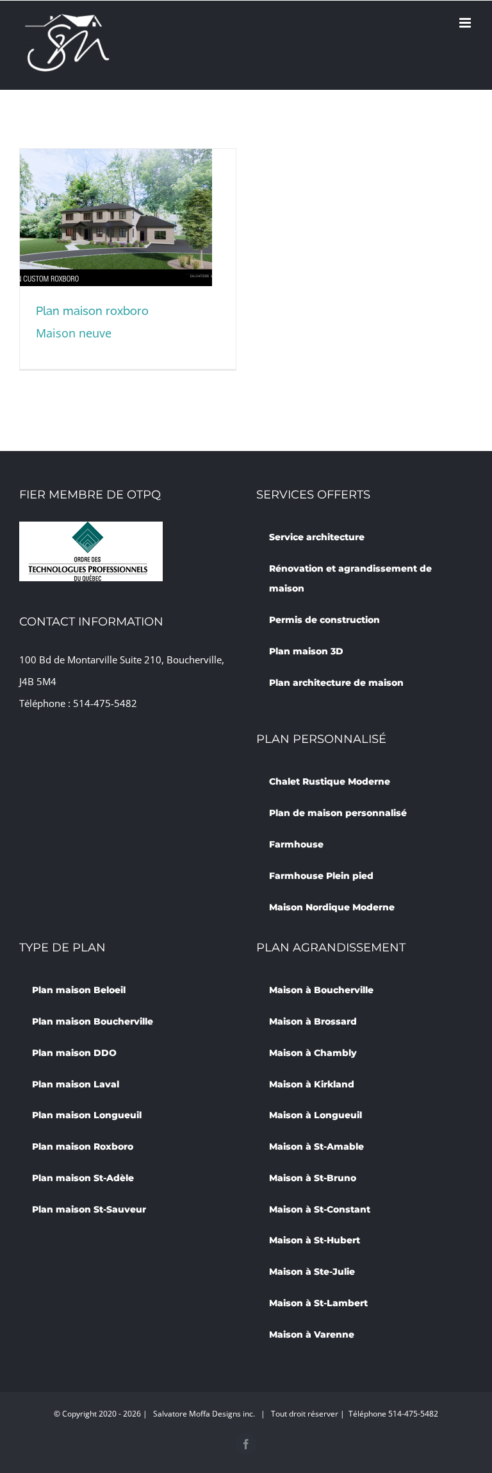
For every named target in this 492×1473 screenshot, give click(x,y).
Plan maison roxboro (92, 311)
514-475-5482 (105, 703)
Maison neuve (73, 333)
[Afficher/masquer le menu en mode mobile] (466, 23)
